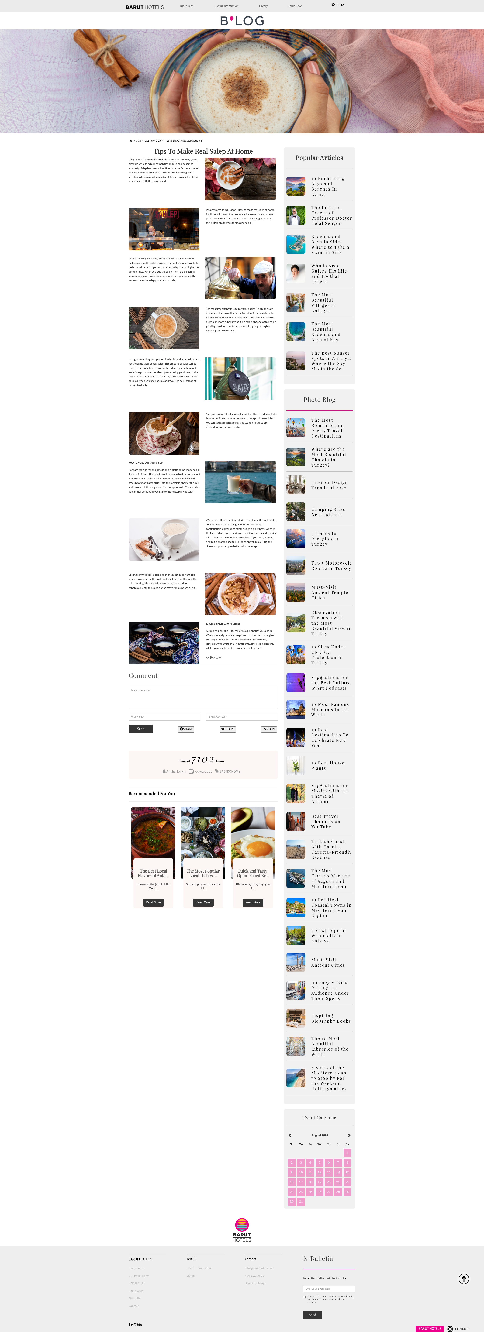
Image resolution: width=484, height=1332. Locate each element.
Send (140, 729)
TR (337, 5)
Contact (134, 1306)
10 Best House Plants (328, 765)
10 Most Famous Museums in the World (330, 709)
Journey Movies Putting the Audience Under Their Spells (330, 990)
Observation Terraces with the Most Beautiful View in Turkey (331, 622)
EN (342, 5)
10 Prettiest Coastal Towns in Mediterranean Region (331, 907)
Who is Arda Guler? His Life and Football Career (329, 273)
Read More (153, 902)
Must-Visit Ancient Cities (328, 962)
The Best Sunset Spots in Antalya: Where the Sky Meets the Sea (331, 361)
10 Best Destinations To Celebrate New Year (330, 737)
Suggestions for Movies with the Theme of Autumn (330, 793)
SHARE (188, 729)
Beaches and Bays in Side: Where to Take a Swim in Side (330, 244)
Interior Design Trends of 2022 (329, 484)
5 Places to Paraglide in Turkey (325, 538)
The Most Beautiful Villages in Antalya (323, 302)
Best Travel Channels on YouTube (326, 821)
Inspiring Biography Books (331, 1018)
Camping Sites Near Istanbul (328, 511)
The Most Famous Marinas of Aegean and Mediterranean (330, 878)
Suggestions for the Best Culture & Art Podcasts (331, 683)
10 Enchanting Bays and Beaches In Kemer (328, 186)
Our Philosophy (139, 1276)
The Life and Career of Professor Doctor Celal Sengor (331, 215)
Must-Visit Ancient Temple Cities (329, 592)
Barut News (295, 6)
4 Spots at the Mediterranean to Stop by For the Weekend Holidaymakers (329, 1078)
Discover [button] (186, 6)
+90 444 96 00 (254, 1275)
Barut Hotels (137, 1268)
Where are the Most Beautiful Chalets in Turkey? (328, 457)
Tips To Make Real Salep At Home (183, 140)
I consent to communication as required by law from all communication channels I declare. (330, 1299)
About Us (134, 1298)
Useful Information (226, 6)
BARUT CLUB (137, 1283)
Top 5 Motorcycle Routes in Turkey (331, 565)
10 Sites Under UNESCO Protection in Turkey (328, 654)
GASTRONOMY (152, 140)
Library (263, 6)
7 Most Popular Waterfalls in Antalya (329, 935)
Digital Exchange (255, 1283)
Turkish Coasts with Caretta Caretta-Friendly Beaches (331, 849)
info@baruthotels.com (259, 1268)
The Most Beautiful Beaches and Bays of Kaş (326, 331)
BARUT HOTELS (429, 1329)
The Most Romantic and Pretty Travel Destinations (327, 428)
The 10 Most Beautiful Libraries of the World (330, 1046)
